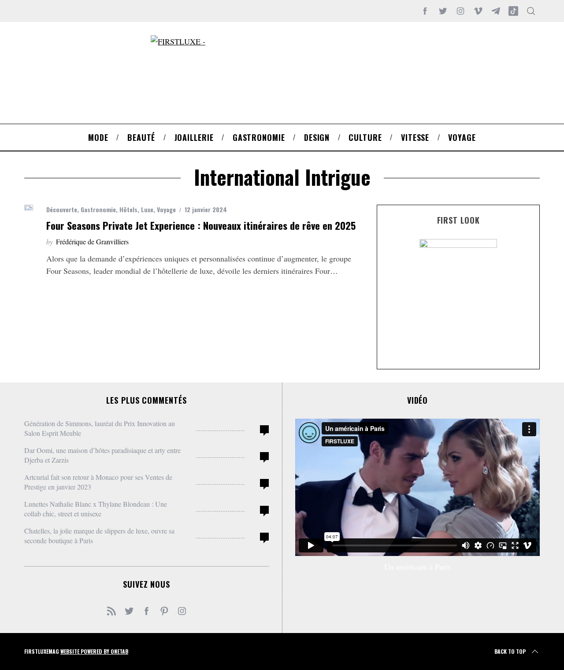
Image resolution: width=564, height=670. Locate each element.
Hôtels (128, 209)
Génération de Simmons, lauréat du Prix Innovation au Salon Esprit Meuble (99, 428)
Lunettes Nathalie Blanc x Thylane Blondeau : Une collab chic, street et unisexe (95, 508)
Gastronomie (98, 209)
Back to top (510, 651)
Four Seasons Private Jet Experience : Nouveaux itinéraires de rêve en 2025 (201, 225)
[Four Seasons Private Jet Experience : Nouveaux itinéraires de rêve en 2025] (28, 207)
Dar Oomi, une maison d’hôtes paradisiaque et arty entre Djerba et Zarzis (102, 454)
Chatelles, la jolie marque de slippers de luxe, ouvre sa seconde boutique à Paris (99, 535)
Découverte (61, 209)
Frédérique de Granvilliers (92, 241)
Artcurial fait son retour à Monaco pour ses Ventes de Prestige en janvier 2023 (98, 481)
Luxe (147, 209)
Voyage (166, 209)
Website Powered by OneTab (94, 651)
